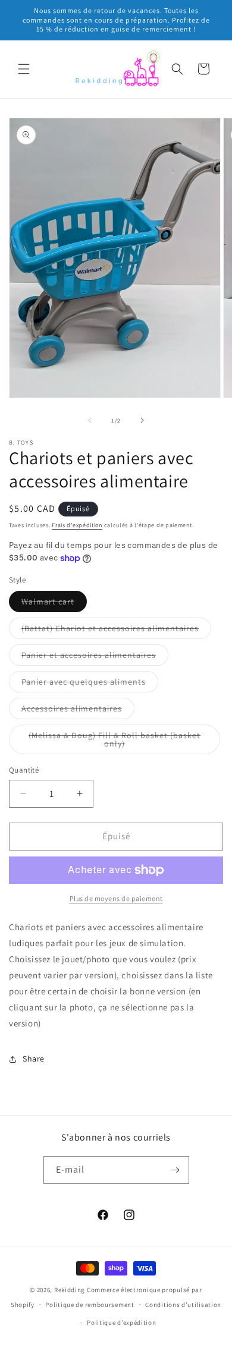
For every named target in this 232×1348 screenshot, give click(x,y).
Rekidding (69, 1290)
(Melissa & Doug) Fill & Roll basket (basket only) (114, 742)
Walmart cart (54, 604)
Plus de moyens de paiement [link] (116, 898)
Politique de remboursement (89, 1304)
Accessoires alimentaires (77, 711)
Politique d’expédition (121, 1322)
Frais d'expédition (77, 525)
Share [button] (34, 1058)
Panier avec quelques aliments (89, 684)
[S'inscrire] (175, 1170)
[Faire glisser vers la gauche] (90, 420)
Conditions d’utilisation (183, 1304)
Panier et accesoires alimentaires (94, 657)
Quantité (24, 770)
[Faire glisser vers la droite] (142, 420)
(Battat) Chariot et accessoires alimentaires (116, 630)
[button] (24, 69)
